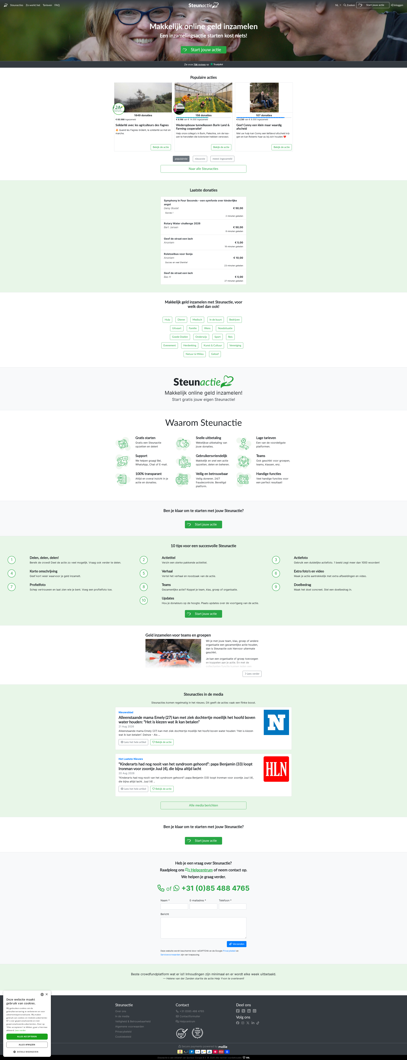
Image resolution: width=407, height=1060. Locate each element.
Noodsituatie (225, 328)
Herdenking (189, 345)
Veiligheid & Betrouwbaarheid (133, 1021)
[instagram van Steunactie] (242, 1023)
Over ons (120, 1011)
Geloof (215, 354)
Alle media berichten (203, 805)
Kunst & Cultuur (213, 345)
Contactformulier (189, 1016)
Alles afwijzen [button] (27, 1044)
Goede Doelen (180, 337)
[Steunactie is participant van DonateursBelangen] (182, 1033)
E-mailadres (197, 900)
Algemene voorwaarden (129, 1026)
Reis (230, 337)
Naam (164, 900)
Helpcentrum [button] (187, 1021)
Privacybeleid (229, 951)
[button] (349, 5)
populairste (181, 159)
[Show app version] (405, 1058)
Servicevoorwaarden (170, 954)
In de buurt (216, 319)
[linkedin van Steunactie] (253, 1023)
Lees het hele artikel (135, 742)
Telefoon (224, 900)
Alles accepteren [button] (27, 1036)
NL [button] (337, 5)
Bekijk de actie (161, 147)
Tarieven (47, 5)
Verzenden (237, 944)
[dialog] (27, 1024)
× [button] (46, 994)
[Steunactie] (6, 5)
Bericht (165, 914)
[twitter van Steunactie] (247, 1023)
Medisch (197, 319)
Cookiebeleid (123, 1036)
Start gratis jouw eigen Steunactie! (203, 399)
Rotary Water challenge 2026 (182, 223)
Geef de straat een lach (178, 238)
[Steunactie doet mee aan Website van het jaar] (197, 1033)
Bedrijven (234, 319)
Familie (193, 328)
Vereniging (235, 345)
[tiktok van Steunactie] (257, 1023)
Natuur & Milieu (195, 354)
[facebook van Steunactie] (237, 1023)
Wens (207, 328)
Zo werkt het (33, 5)
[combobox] (42, 994)
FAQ (57, 5)
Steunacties (16, 5)
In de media (122, 1016)
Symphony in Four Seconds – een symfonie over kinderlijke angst (200, 202)
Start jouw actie (375, 5)
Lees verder (252, 674)
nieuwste (200, 159)
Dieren (181, 319)
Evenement (169, 345)
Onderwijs (201, 337)
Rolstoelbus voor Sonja (178, 254)
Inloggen (398, 5)
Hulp (167, 319)
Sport (217, 337)
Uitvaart (176, 328)
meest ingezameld (222, 159)
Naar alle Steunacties (203, 168)
